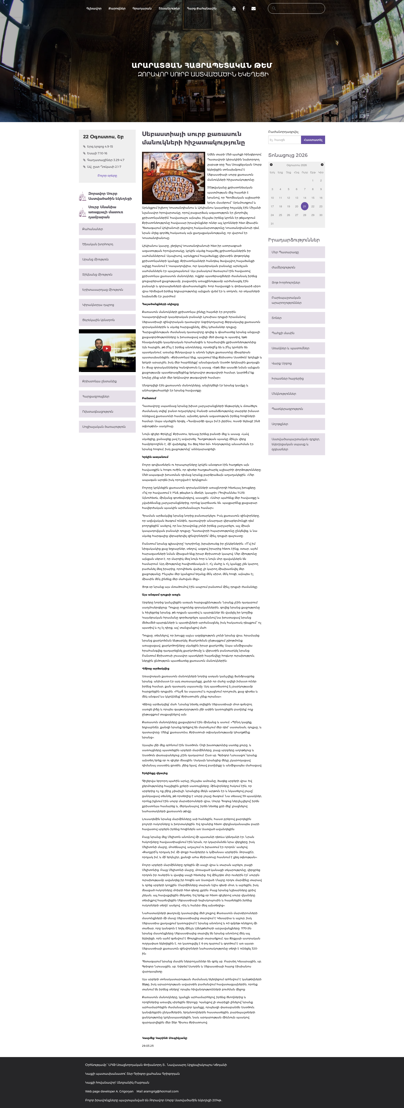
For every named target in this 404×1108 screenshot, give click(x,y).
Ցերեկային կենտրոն (98, 320)
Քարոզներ (117, 8)
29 (312, 215)
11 (280, 198)
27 (296, 215)
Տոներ (277, 318)
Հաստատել (313, 139)
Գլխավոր (93, 8)
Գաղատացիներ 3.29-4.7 (105, 160)
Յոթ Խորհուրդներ (286, 282)
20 (296, 206)
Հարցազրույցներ (95, 396)
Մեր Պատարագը (285, 252)
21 (304, 206)
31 (272, 223)
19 (288, 206)
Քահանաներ (92, 229)
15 (312, 198)
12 (288, 198)
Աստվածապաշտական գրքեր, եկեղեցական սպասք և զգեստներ (296, 444)
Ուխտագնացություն (97, 411)
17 (272, 206)
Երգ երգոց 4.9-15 (100, 146)
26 (288, 215)
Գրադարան (142, 8)
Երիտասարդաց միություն (102, 290)
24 (272, 215)
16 (320, 198)
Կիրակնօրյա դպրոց (98, 305)
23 (320, 206)
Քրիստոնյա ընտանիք (99, 381)
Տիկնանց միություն (97, 274)
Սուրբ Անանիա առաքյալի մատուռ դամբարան (105, 212)
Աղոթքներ (280, 424)
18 (280, 206)
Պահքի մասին (283, 333)
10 (272, 198)
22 (312, 206)
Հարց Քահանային (201, 8)
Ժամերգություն (283, 267)
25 (280, 215)
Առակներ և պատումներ (290, 348)
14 (304, 198)
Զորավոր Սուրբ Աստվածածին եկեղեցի (110, 196)
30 (320, 215)
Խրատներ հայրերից (288, 378)
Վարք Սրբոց (282, 363)
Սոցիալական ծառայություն (104, 427)
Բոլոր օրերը (107, 175)
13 (296, 198)
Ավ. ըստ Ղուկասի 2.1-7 (104, 167)
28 (304, 215)
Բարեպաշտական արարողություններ (287, 300)
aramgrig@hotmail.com (161, 1091)
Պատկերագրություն (287, 409)
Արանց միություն (95, 259)
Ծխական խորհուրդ (97, 244)
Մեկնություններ (284, 394)
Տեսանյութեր (169, 8)
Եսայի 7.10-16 (97, 153)
